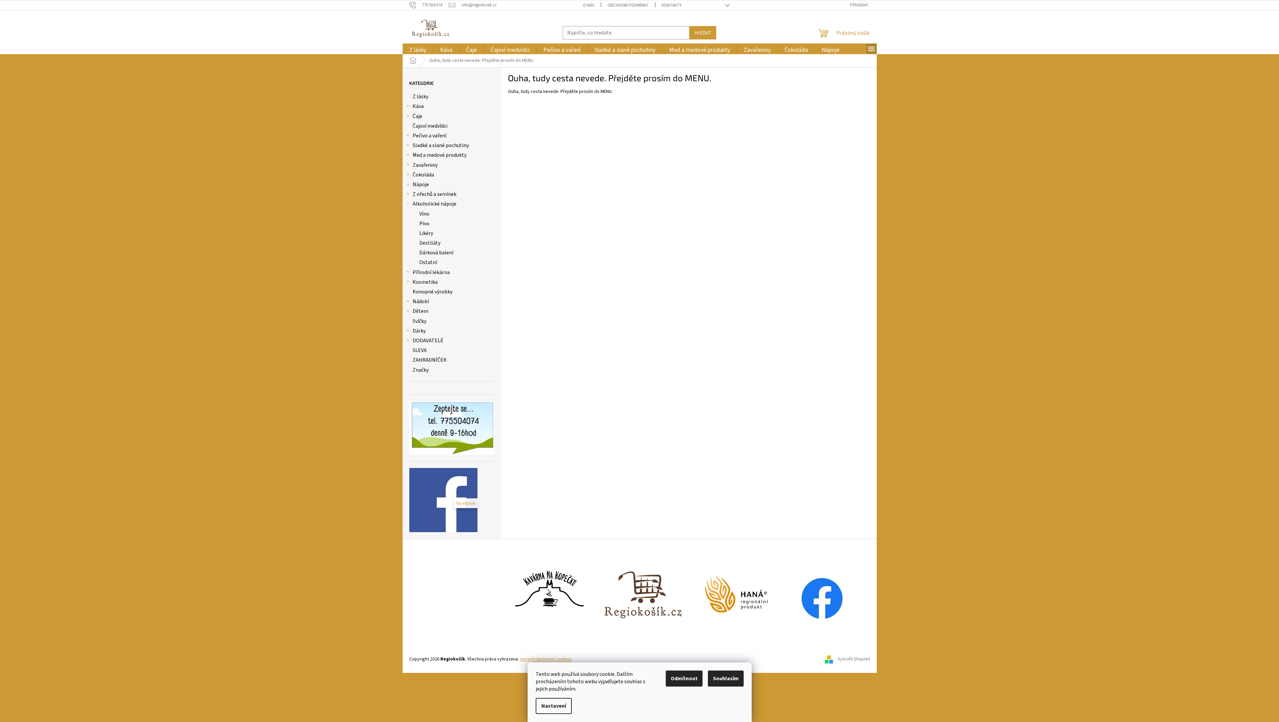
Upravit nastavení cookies (546, 659)
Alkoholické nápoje (434, 204)
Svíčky (419, 321)
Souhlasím (726, 678)
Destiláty (429, 243)
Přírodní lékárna (431, 272)
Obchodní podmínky (628, 5)
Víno (424, 214)
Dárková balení (436, 252)
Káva (418, 106)
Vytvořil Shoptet (854, 659)
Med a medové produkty (439, 155)
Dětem (420, 311)
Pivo (424, 223)
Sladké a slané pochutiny (441, 145)
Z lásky (420, 96)
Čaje (417, 116)
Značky (421, 370)
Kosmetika (425, 282)
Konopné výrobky (432, 291)
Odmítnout (684, 678)
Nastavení (553, 706)
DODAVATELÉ (428, 340)
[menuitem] (418, 49)
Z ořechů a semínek (434, 194)
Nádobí (421, 301)
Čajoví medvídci (430, 126)
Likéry (426, 233)
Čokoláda (423, 174)
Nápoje (421, 184)
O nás (588, 5)
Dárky (419, 331)
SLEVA (420, 350)
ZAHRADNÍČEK (430, 360)
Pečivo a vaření (429, 135)
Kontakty (672, 5)
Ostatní (428, 262)
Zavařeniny (425, 165)
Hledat (703, 32)
